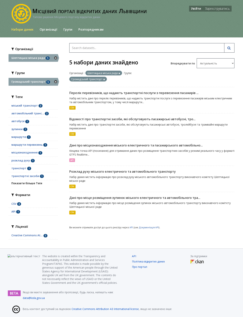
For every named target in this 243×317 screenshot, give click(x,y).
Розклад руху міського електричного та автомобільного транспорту (122, 171)
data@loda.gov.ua (34, 298)
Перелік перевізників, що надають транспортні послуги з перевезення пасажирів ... (134, 93)
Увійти (196, 8)
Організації (48, 29)
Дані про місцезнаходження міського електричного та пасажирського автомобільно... (136, 145)
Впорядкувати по (183, 63)
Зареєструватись (217, 8)
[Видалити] (119, 73)
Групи (68, 29)
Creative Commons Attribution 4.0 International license (105, 309)
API (72, 160)
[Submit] (229, 48)
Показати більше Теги (26, 183)
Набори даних (22, 29)
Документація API (149, 227)
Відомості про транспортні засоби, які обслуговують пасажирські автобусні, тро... (132, 119)
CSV (72, 107)
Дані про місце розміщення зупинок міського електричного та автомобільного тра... (134, 198)
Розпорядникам (90, 29)
